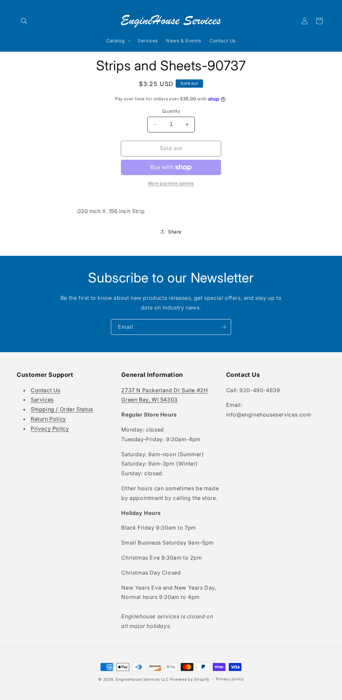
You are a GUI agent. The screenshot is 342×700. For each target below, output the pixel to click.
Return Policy (48, 419)
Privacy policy (230, 679)
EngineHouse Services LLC (142, 679)
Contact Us (45, 390)
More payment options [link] (171, 183)
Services (42, 399)
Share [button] (175, 231)
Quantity (171, 111)
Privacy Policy (50, 428)
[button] (24, 21)
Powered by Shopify (190, 679)
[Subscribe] (223, 327)
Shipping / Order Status (62, 409)
